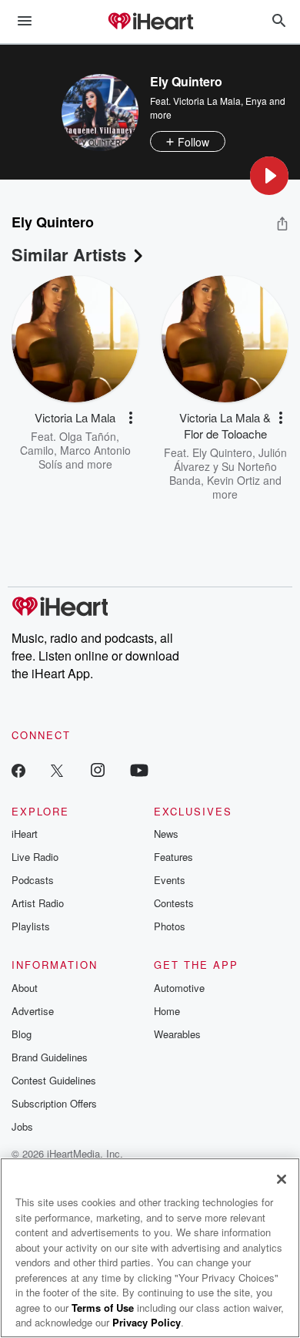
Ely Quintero (222, 452)
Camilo (37, 450)
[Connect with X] (57, 770)
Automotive (179, 987)
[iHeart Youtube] (139, 770)
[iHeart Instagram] (98, 770)
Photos (169, 926)
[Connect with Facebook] (18, 770)
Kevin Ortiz (233, 480)
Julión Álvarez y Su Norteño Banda (228, 466)
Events (169, 879)
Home (167, 1011)
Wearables (177, 1034)
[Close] (281, 1179)
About (25, 987)
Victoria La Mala (207, 100)
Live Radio (35, 856)
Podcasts (33, 879)
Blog (22, 1034)
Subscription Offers (54, 1103)
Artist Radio (38, 903)
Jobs (22, 1126)
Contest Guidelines (54, 1080)
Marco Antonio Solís (84, 457)
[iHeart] (150, 22)
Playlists (31, 926)
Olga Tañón (87, 436)
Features (173, 856)
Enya (256, 100)
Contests (174, 903)
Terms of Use (103, 1307)
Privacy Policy (146, 1322)
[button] (269, 175)
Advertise (33, 1011)
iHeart (25, 833)
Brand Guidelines (50, 1057)
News (166, 833)
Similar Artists (69, 254)
